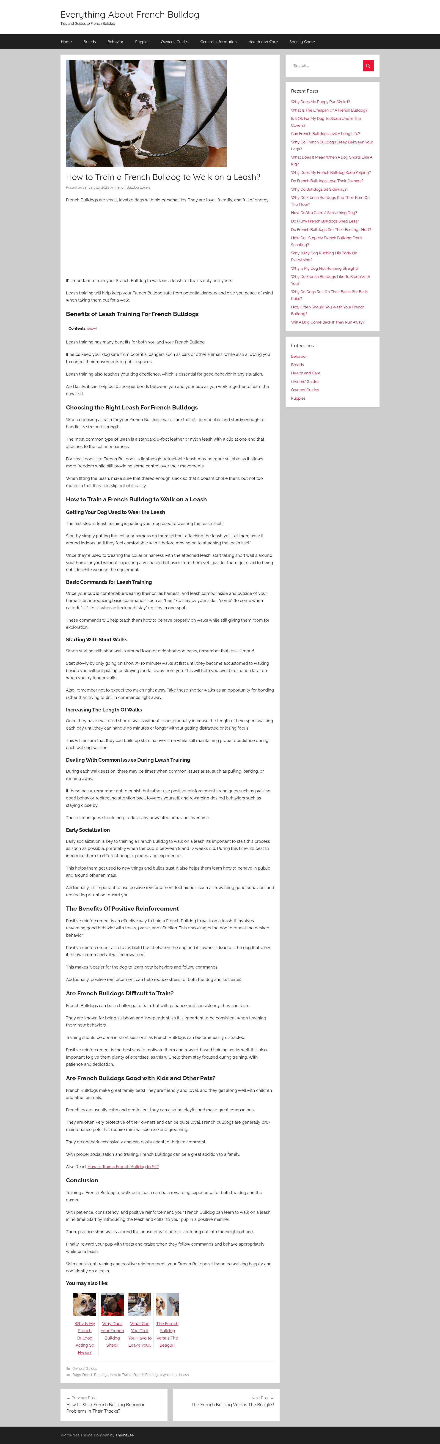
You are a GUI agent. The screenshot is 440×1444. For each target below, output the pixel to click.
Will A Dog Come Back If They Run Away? (327, 322)
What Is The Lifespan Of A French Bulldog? (329, 110)
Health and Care (263, 41)
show (91, 329)
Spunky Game (302, 41)
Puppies (142, 41)
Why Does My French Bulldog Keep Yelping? (331, 172)
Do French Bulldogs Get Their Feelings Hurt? (331, 229)
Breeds (89, 41)
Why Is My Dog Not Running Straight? (325, 268)
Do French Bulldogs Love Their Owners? (327, 180)
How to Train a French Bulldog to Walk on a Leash (149, 1375)
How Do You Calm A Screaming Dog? (324, 212)
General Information (218, 41)
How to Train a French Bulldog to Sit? (123, 1166)
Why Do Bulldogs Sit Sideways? (319, 189)
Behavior (115, 41)
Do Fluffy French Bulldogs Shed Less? (325, 221)
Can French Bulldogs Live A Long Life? (325, 133)
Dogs (76, 1375)
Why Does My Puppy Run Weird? (320, 101)
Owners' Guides (305, 381)
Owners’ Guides (175, 41)
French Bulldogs (95, 1375)
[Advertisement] (170, 241)
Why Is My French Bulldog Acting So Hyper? (85, 1338)
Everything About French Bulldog (130, 14)
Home (66, 41)
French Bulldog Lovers (133, 187)
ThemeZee (125, 1435)
